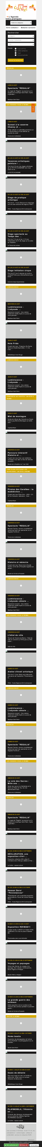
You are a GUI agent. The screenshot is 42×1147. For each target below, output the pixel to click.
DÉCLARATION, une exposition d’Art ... (18, 855)
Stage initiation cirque (19, 270)
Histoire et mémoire (18, 562)
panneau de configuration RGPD (23, 1135)
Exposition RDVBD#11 (19, 927)
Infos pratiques (14, 19)
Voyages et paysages (19, 963)
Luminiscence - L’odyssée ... (16, 308)
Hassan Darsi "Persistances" (15, 891)
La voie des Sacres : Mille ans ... (18, 782)
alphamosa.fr (31, 1140)
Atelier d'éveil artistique (20, 671)
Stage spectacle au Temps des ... (18, 235)
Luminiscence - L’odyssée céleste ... (18, 599)
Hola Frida (13, 343)
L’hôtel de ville (15, 635)
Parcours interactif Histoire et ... (17, 453)
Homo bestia (14, 1036)
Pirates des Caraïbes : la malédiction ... (21, 490)
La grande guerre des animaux (19, 1000)
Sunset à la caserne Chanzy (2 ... (18, 125)
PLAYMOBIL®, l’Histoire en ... (20, 1110)
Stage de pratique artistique (17, 198)
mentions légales (20, 1133)
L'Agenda (13, 17)
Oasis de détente (16, 1072)
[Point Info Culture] (21, 8)
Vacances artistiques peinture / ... (19, 162)
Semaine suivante (28, 28)
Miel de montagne (17, 416)
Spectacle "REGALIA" (19, 88)
